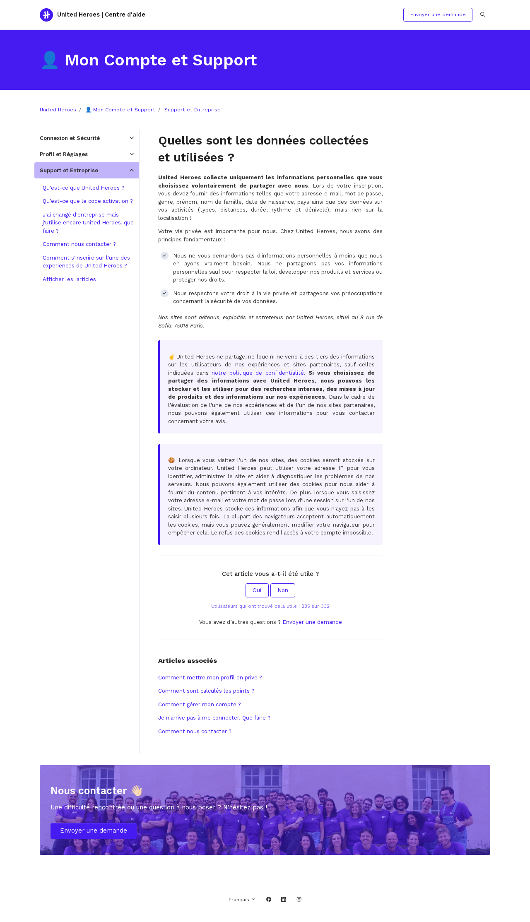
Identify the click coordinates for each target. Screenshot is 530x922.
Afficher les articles (69, 279)
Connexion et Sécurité (70, 138)
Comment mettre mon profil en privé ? (210, 677)
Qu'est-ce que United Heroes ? (83, 188)
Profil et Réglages (64, 154)
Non (282, 590)
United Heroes (58, 110)
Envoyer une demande (438, 14)
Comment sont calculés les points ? (206, 691)
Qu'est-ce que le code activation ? (88, 201)
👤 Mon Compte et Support (120, 110)
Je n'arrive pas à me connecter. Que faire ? (214, 718)
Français (240, 900)
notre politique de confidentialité (258, 373)
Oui (257, 590)
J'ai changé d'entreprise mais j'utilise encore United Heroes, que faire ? (88, 223)
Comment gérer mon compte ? (199, 704)
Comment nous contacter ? (194, 731)
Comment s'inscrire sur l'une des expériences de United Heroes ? (86, 262)
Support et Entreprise (192, 110)
